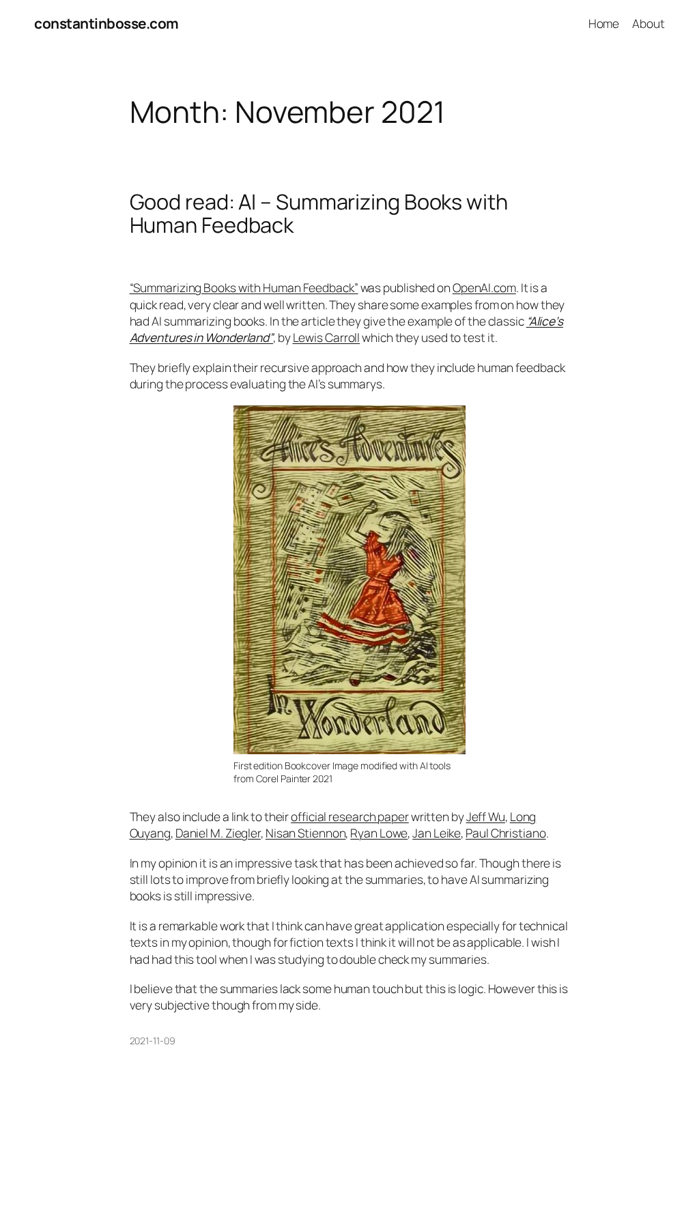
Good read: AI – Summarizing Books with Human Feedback (319, 213)
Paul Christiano (506, 833)
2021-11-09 (152, 1040)
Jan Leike (436, 833)
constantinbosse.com (106, 23)
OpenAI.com (484, 287)
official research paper (350, 816)
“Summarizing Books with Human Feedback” (244, 287)
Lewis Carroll (326, 337)
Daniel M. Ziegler (218, 833)
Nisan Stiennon (306, 833)
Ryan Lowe (379, 833)
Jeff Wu (485, 816)
